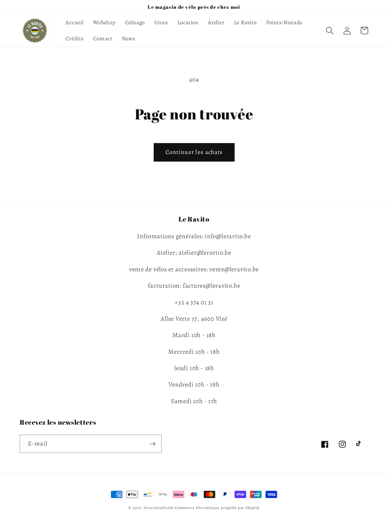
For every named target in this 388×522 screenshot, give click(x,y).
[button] (329, 30)
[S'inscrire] (152, 444)
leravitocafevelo (158, 507)
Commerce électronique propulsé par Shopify (217, 507)
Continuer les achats (194, 152)
